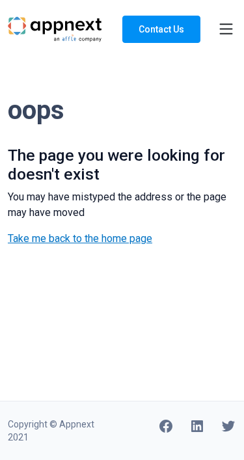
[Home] (55, 28)
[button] (218, 29)
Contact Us (161, 29)
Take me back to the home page (80, 238)
